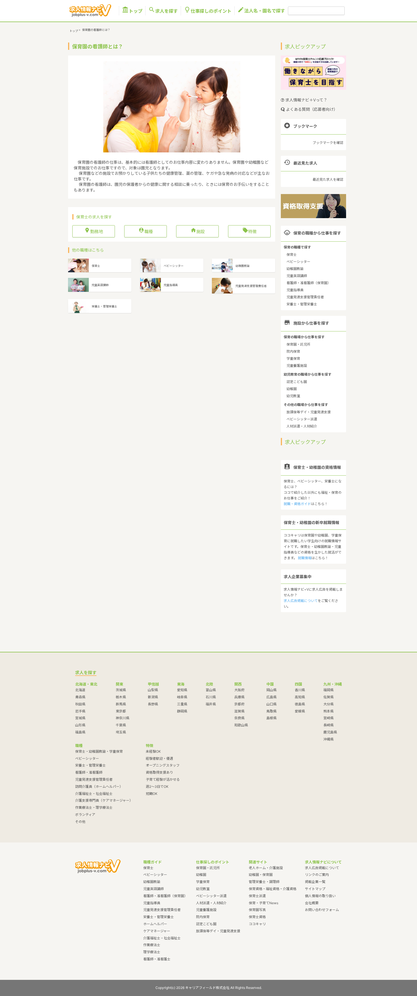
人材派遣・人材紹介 (302, 426)
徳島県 (300, 704)
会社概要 (312, 903)
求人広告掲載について (301, 601)
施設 (197, 231)
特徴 (249, 231)
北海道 (80, 690)
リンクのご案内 (317, 874)
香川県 (300, 690)
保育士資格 (257, 917)
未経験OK (153, 751)
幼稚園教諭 (295, 269)
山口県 (271, 704)
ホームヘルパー (155, 924)
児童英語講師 (297, 276)
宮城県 (80, 718)
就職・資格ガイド (297, 504)
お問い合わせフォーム (322, 910)
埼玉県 (121, 732)
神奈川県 (122, 718)
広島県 (271, 697)
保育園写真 (257, 910)
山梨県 (153, 690)
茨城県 (121, 690)
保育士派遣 (257, 896)
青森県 (80, 697)
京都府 (239, 704)
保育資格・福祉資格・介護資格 (272, 889)
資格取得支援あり (159, 772)
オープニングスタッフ (163, 765)
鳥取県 (271, 711)
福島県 (80, 732)
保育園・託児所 (298, 344)
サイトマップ (315, 889)
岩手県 (80, 711)
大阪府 (239, 690)
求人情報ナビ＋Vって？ (305, 99)
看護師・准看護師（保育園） (309, 283)
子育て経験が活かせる (163, 779)
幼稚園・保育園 (261, 874)
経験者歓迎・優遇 (159, 758)
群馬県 (121, 704)
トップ (132, 10)
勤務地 (93, 231)
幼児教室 (293, 396)
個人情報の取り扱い (320, 896)
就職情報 (304, 558)
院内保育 (293, 351)
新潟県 (153, 697)
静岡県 (182, 711)
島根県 (271, 718)
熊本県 (328, 711)
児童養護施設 (297, 365)
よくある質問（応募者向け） (311, 109)
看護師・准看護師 (88, 772)
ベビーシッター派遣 (302, 419)
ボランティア (85, 814)
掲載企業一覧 (315, 882)
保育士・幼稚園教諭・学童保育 (99, 751)
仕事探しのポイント (207, 10)
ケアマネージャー (156, 931)
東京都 (121, 711)
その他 (80, 822)
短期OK (151, 793)
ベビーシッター (298, 261)
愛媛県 (300, 711)
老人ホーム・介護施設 (266, 868)
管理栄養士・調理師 (264, 882)
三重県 (182, 704)
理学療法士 (151, 952)
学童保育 (293, 358)
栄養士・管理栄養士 (302, 304)
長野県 (153, 704)
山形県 (80, 725)
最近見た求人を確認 (328, 179)
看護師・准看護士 (156, 959)
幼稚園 (292, 389)
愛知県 (182, 690)
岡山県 (271, 690)
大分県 (328, 704)
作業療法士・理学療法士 (94, 807)
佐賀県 (328, 697)
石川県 (211, 697)
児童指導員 (295, 290)
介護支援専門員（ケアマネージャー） (104, 800)
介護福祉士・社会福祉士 (94, 793)
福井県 (211, 704)
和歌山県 (241, 725)
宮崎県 (328, 718)
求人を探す (163, 10)
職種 (145, 231)
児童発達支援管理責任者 (305, 297)
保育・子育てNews (263, 903)
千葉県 (121, 725)
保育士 (292, 254)
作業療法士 (151, 945)
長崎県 (328, 725)
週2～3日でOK (157, 786)
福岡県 (328, 690)
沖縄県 (328, 739)
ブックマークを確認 (328, 143)
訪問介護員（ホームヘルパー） (99, 786)
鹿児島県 (330, 732)
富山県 (211, 690)
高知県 (300, 697)
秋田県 (80, 704)
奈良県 (239, 718)
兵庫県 (239, 697)
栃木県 (121, 697)
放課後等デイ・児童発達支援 (309, 412)
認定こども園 (297, 382)
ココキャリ (257, 924)
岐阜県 (182, 697)
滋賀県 (239, 711)
